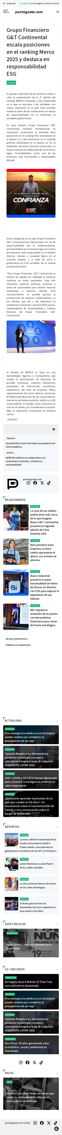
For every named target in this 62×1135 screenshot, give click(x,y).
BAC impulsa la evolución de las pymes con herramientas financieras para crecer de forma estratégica (44, 617)
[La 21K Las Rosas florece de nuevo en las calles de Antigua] (11, 883)
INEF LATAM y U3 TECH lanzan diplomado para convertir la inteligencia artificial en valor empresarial (31, 781)
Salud (9, 1082)
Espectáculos (12, 933)
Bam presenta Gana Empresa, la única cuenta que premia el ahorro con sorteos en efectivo (43, 552)
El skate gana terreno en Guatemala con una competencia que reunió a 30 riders (38, 907)
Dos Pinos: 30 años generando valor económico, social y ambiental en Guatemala (27, 1047)
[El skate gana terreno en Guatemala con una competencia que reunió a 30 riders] (11, 903)
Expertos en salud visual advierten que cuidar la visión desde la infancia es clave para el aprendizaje (30, 1097)
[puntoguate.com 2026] (17, 1122)
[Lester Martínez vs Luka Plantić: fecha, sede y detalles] (11, 863)
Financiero (11, 82)
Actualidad (16, 3)
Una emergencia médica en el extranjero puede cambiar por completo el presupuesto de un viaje (30, 737)
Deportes (24, 835)
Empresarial (10, 1039)
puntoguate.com (32, 479)
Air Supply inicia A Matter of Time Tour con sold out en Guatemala (28, 983)
